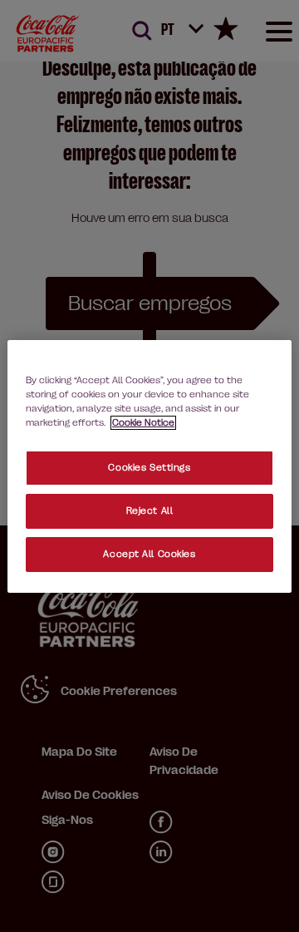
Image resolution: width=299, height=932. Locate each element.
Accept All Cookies (149, 554)
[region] (149, 465)
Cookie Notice (143, 422)
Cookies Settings (149, 467)
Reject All (150, 510)
